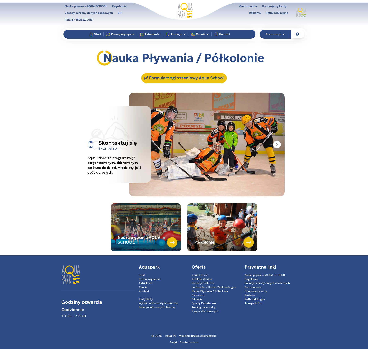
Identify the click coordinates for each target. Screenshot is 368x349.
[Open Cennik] (207, 34)
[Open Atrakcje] (184, 34)
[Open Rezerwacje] (283, 34)
